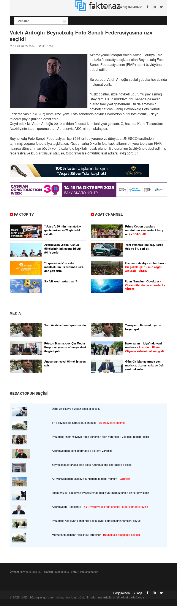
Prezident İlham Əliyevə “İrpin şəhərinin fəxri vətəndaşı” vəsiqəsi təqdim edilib (100, 437)
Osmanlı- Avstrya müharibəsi (145, 267)
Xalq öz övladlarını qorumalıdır (65, 325)
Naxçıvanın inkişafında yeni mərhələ (144, 347)
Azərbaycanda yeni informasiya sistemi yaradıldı (82, 451)
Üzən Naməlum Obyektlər (145, 285)
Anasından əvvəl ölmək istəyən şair (65, 363)
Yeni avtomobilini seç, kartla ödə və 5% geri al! (144, 247)
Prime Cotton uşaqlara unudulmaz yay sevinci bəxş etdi (144, 230)
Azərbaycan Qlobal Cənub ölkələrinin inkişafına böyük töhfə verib (62, 248)
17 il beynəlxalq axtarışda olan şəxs (88, 423)
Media (15, 313)
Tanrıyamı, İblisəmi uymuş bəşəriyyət (143, 327)
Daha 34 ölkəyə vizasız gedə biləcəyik (76, 409)
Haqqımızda (121, 592)
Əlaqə (138, 592)
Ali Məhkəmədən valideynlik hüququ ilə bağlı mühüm (91, 479)
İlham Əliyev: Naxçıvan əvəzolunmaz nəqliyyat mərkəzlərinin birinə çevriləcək (100, 493)
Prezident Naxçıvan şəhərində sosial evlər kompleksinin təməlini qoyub (96, 521)
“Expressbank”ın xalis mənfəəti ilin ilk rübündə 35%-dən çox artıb (64, 267)
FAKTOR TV (24, 214)
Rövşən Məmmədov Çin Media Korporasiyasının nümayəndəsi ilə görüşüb (65, 347)
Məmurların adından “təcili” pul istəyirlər (96, 535)
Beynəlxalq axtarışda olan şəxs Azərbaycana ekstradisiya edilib (91, 465)
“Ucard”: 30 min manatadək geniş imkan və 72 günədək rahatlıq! (62, 230)
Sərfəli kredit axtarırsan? (60, 281)
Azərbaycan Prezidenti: (100, 507)
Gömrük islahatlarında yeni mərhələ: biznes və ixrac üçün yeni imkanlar (145, 365)
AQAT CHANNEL (109, 214)
